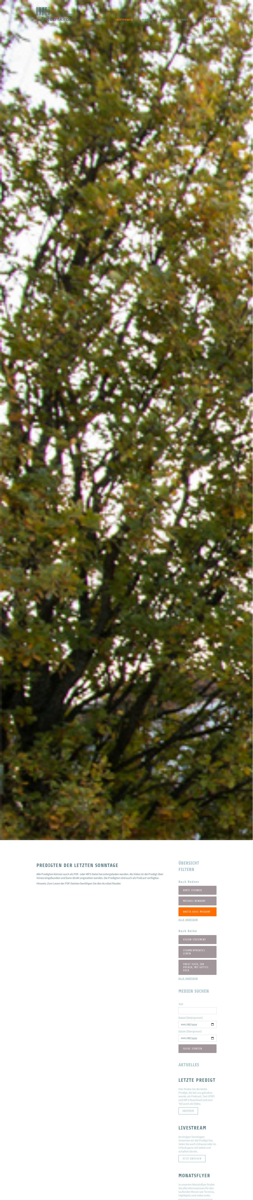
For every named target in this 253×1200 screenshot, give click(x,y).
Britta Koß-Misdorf (196, 911)
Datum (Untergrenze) (190, 1018)
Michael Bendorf (194, 900)
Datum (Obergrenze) (190, 1031)
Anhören (188, 1110)
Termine (147, 19)
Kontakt (165, 19)
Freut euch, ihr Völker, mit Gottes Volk (195, 967)
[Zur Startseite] (55, 20)
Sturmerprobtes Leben (194, 952)
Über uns (100, 19)
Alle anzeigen (188, 919)
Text (180, 1004)
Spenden (182, 19)
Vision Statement (194, 939)
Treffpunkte (124, 19)
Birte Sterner (192, 890)
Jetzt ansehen (192, 1158)
